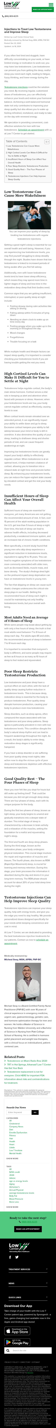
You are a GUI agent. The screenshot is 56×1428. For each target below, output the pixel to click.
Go (35, 1112)
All (10, 1121)
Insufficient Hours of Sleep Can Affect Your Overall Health (27, 161)
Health (12, 1142)
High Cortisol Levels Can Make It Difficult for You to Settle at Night (28, 154)
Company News (16, 1127)
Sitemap (36, 1362)
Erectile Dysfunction (18, 1133)
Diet (11, 1130)
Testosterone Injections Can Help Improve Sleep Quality (27, 178)
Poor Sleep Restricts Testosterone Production (28, 166)
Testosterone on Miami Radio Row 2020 (27, 1061)
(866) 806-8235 (11, 16)
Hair (11, 1139)
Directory (25, 1362)
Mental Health (15, 1154)
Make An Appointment (42, 9)
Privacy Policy (12, 1362)
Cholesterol (14, 1124)
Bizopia (30, 1373)
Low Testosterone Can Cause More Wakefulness (23, 147)
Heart (11, 1145)
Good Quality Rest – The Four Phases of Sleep (26, 171)
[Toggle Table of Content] (45, 141)
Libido (12, 1148)
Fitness (12, 1136)
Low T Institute (15, 1151)
